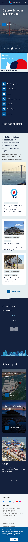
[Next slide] (16, 329)
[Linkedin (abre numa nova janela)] (10, 501)
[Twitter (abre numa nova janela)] (6, 501)
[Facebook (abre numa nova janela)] (3, 501)
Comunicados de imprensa (12, 237)
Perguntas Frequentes (8, 523)
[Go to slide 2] (13, 485)
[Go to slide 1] (12, 485)
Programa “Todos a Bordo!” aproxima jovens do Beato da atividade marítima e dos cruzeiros (13, 280)
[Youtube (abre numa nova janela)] (17, 501)
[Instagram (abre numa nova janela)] (13, 501)
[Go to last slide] (12, 329)
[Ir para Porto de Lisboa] (14, 2)
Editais (6, 203)
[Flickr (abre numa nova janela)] (20, 501)
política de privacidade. (11, 535)
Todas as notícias (16, 291)
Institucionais (13, 203)
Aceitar (14, 539)
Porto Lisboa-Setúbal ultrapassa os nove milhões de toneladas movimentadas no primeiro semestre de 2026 (11, 144)
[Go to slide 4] (15, 485)
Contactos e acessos (8, 519)
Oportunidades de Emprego (9, 70)
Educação (14, 275)
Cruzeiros (7, 241)
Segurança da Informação (9, 526)
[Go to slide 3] (14, 485)
